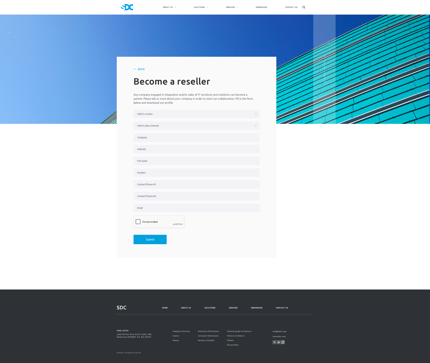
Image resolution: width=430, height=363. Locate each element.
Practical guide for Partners (239, 331)
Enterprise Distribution (208, 331)
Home (165, 308)
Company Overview (181, 331)
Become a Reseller (206, 340)
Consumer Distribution (208, 336)
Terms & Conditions (236, 336)
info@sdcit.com (279, 331)
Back (141, 69)
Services (230, 7)
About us (168, 7)
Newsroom (261, 7)
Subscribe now (279, 336)
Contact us (291, 7)
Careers (176, 336)
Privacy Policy (233, 345)
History (176, 340)
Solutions (199, 7)
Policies (230, 340)
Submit (150, 239)
